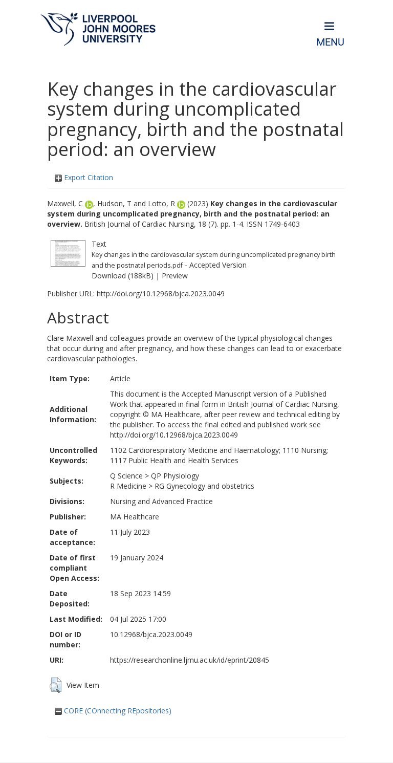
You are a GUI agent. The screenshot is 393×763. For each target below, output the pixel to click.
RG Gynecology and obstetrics (204, 486)
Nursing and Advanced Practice (161, 501)
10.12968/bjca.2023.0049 (151, 634)
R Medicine (128, 486)
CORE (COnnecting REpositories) (116, 710)
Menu (330, 42)
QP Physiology (175, 476)
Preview (175, 275)
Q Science (126, 476)
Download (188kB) (123, 275)
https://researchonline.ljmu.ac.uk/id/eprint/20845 (189, 660)
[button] (55, 685)
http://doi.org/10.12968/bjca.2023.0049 (161, 293)
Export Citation (87, 177)
